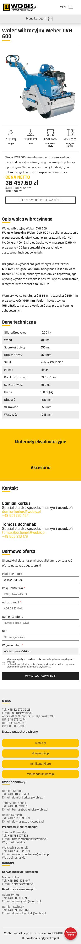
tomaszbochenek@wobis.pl (23, 533)
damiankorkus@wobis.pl (21, 512)
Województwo (12, 645)
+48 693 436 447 (18, 880)
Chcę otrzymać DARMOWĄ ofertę (40, 200)
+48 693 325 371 (18, 910)
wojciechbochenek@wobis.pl (31, 854)
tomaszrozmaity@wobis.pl (29, 839)
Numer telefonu (12, 617)
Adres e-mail (11, 602)
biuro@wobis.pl (22, 713)
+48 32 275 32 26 (19, 709)
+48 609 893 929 (18, 898)
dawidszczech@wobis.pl (28, 821)
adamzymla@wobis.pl (26, 901)
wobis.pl (40, 743)
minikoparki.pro (40, 764)
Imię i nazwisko (13, 588)
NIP (4, 631)
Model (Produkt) (12, 574)
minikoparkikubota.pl (41, 774)
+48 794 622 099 (18, 851)
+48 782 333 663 (18, 818)
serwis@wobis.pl (23, 884)
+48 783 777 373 (17, 835)
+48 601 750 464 (15, 516)
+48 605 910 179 (15, 537)
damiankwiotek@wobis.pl (29, 913)
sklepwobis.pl (41, 753)
